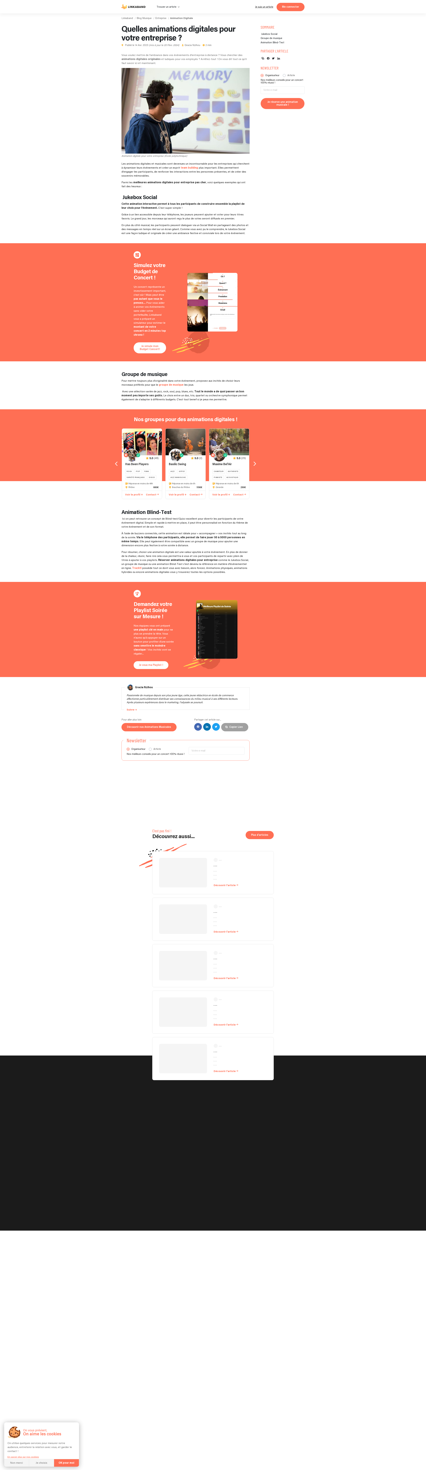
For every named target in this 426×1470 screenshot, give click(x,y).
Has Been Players (137, 464)
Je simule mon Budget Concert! (150, 348)
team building (189, 167)
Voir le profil (132, 494)
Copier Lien (236, 727)
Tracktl (136, 568)
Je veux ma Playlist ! (151, 665)
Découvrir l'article (225, 885)
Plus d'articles (259, 835)
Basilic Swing (177, 464)
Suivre (130, 710)
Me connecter (290, 6)
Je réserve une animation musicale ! (282, 103)
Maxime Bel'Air (222, 464)
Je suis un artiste (264, 7)
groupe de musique (171, 384)
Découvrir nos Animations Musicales (149, 727)
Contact (151, 494)
